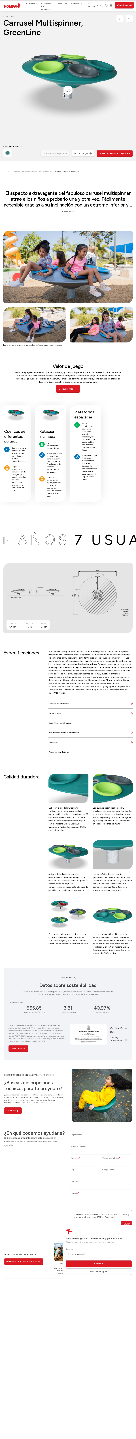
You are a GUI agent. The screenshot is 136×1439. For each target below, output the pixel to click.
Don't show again (98, 1271)
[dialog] (68, 719)
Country (69, 1249)
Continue (98, 1263)
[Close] (128, 1230)
